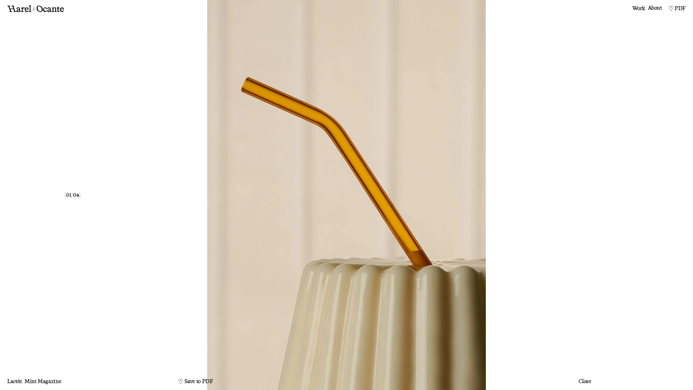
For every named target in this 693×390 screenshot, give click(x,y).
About (655, 8)
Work (639, 8)
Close (585, 381)
